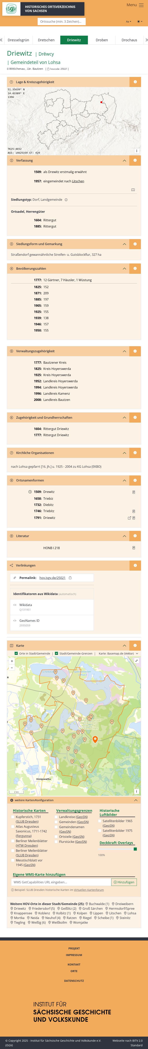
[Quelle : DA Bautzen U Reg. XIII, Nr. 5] (133, 492)
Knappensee (23, 913)
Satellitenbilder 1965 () (117, 823)
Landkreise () (73, 817)
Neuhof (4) (53, 918)
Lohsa (54, 62)
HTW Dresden (27, 845)
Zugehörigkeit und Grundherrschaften (44, 417)
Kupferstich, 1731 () (28, 819)
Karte (20, 645)
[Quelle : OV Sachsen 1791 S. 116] (133, 517)
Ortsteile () (71, 837)
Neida (35, 918)
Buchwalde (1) (99, 904)
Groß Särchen (92, 908)
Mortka (19, 918)
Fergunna (24, 836)
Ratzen (72, 918)
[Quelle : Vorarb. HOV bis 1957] (133, 511)
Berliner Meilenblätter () (32, 843)
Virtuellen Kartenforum (89, 890)
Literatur (22, 536)
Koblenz (44, 913)
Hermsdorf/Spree (122, 908)
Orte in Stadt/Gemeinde (34, 653)
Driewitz (20, 908)
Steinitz (125, 918)
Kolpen (82, 913)
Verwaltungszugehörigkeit (35, 351)
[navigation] (74, 40)
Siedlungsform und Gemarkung (39, 244)
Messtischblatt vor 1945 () (29, 862)
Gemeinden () (74, 822)
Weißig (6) (38, 922)
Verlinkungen (25, 565)
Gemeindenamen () (71, 829)
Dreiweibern (124, 904)
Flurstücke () (73, 842)
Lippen (98, 913)
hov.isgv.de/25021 (53, 578)
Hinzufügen (125, 882)
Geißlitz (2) (68, 908)
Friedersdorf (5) (43, 908)
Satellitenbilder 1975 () (117, 833)
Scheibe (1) (106, 918)
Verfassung (24, 160)
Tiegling (19, 922)
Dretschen (46, 40)
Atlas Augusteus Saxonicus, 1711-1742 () (31, 831)
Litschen (78, 181)
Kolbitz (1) (63, 913)
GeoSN (29, 865)
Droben (102, 40)
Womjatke (80, 922)
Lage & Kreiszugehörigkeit (35, 82)
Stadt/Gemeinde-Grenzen (76, 653)
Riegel (87, 918)
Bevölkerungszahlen (31, 268)
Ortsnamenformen (30, 480)
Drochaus (129, 40)
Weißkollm (59, 922)
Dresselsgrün (18, 40)
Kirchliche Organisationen (35, 453)
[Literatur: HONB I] (133, 547)
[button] (133, 492)
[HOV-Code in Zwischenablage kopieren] (48, 69)
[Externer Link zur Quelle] (129, 517)
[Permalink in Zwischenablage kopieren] (70, 577)
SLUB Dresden (27, 821)
